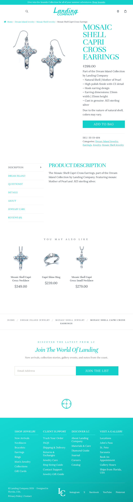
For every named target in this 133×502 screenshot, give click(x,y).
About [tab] (12, 200)
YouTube (107, 492)
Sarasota (105, 452)
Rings (18, 456)
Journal (76, 455)
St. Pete (104, 447)
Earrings (87, 144)
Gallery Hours (108, 464)
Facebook (94, 492)
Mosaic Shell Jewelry (45, 22)
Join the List (97, 371)
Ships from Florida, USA (111, 471)
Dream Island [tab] (16, 175)
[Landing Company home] (66, 404)
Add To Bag (104, 124)
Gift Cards (20, 471)
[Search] (27, 11)
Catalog (76, 464)
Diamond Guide (80, 450)
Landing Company (20, 488)
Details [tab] (13, 192)
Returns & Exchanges (49, 454)
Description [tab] (16, 167)
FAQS (46, 442)
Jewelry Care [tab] (16, 209)
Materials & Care (81, 445)
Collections (21, 466)
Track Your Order (53, 438)
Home (10, 22)
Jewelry (97, 144)
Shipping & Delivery (54, 447)
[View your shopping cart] (125, 11)
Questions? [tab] (15, 184)
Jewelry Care (50, 460)
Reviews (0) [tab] (15, 217)
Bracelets (20, 447)
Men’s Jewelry (22, 461)
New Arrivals (22, 438)
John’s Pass (106, 442)
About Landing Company (80, 440)
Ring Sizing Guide (53, 464)
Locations (105, 438)
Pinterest (120, 492)
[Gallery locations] (118, 11)
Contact (28, 496)
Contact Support (52, 469)
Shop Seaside (98, 2)
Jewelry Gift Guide (53, 474)
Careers (76, 460)
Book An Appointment (107, 458)
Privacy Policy (15, 496)
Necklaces (20, 442)
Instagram (75, 492)
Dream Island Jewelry (24, 22)
